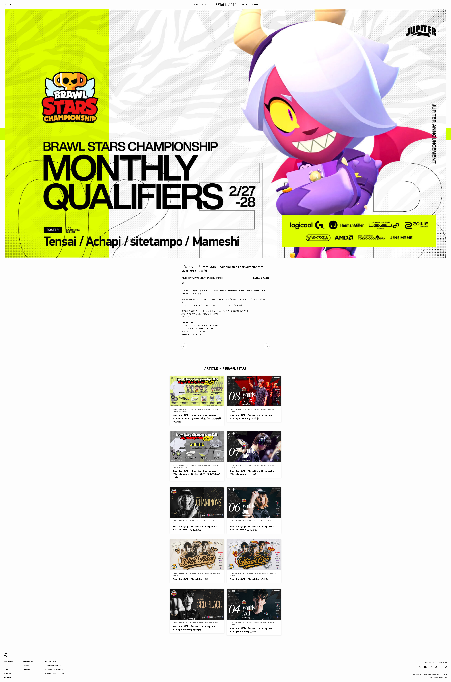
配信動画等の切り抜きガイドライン (55, 673)
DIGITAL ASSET (28, 665)
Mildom (217, 325)
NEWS (6, 669)
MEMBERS (7, 673)
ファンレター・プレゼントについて (55, 669)
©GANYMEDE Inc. (442, 677)
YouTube (209, 325)
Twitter (200, 325)
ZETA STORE (8, 662)
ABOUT (6, 665)
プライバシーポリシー (51, 662)
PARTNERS (7, 677)
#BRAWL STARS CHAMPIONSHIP (212, 278)
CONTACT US (28, 662)
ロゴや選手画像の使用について (54, 665)
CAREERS (26, 669)
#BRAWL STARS (193, 278)
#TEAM (184, 278)
